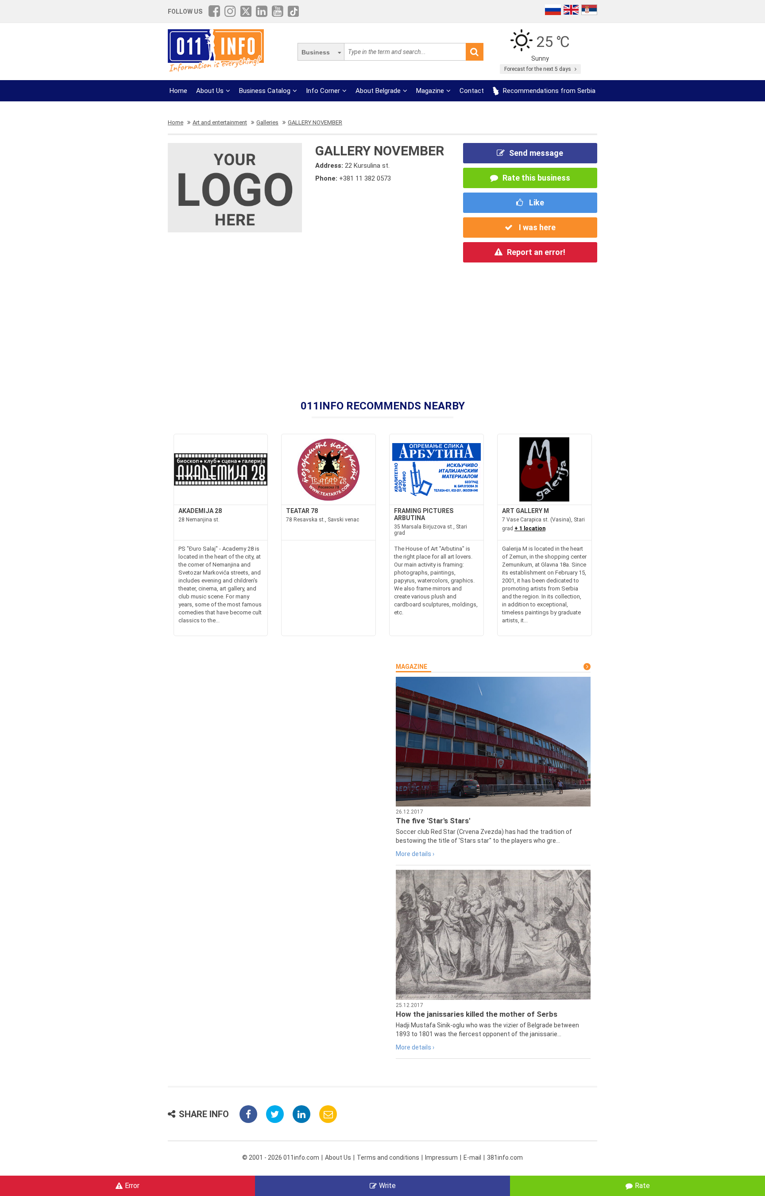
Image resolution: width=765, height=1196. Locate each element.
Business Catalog (264, 91)
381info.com (505, 1157)
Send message (536, 153)
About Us (210, 91)
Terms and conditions (388, 1157)
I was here (536, 227)
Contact (472, 91)
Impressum (441, 1157)
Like (535, 202)
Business (315, 52)
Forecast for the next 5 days (538, 69)
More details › (415, 853)
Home (178, 91)
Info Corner (323, 91)
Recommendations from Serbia (548, 91)
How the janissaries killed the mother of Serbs (476, 1014)
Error (132, 1185)
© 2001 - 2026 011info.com (280, 1157)
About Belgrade (378, 91)
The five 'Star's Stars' (433, 820)
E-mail (472, 1157)
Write (387, 1185)
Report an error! (536, 252)
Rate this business (536, 177)
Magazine (430, 91)
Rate (642, 1185)
